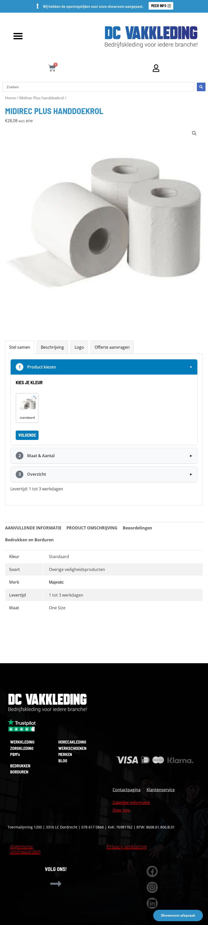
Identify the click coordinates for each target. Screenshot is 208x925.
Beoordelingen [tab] (137, 528)
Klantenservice (161, 789)
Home (10, 97)
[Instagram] (152, 887)
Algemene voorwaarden (25, 849)
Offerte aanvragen (112, 347)
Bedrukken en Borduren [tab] (29, 540)
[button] (18, 36)
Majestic (56, 582)
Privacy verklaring (127, 846)
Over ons (121, 810)
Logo (79, 347)
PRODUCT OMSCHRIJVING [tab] (91, 528)
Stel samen (19, 347)
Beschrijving (52, 347)
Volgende (27, 435)
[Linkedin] (152, 903)
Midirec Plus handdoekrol (41, 97)
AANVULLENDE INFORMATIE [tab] (33, 528)
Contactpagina (127, 789)
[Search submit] (201, 87)
